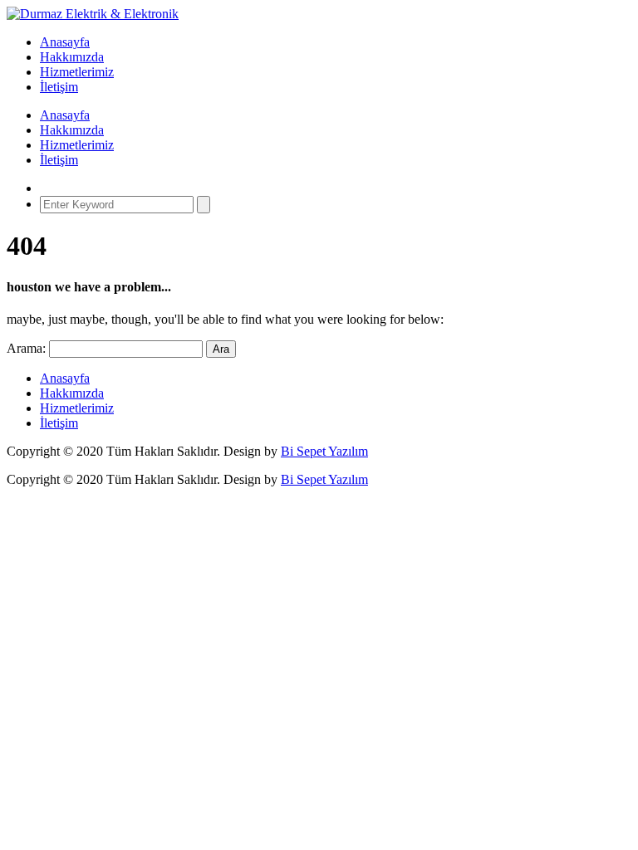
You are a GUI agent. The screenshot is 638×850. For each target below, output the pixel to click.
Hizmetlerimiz (77, 72)
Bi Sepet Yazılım (324, 451)
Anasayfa (65, 42)
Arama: (26, 348)
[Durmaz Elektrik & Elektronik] (93, 14)
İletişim (59, 87)
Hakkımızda (72, 57)
